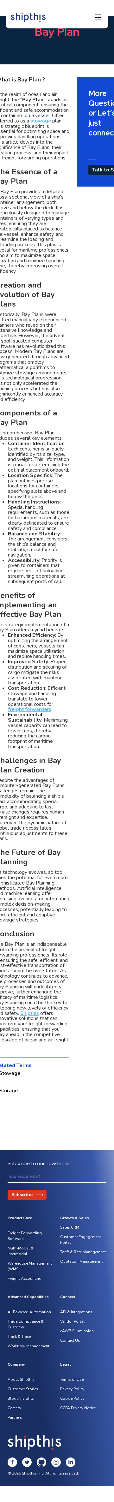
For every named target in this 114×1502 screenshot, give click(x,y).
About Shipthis (21, 1379)
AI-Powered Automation (29, 1311)
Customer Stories (23, 1389)
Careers (14, 1407)
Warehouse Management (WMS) (30, 1266)
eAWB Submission (77, 1330)
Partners (15, 1417)
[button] (98, 17)
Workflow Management (28, 1346)
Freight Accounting (24, 1278)
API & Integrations (76, 1311)
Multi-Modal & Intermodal (21, 1251)
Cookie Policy (72, 1398)
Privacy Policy (72, 1389)
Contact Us (70, 1340)
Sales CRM (69, 1227)
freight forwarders (29, 709)
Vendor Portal (72, 1321)
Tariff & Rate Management (83, 1252)
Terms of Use (72, 1379)
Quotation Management (81, 1261)
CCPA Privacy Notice (78, 1407)
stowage (40, 120)
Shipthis (29, 1013)
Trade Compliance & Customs (26, 1324)
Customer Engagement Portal (80, 1239)
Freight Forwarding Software (25, 1236)
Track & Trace (19, 1336)
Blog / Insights (21, 1398)
